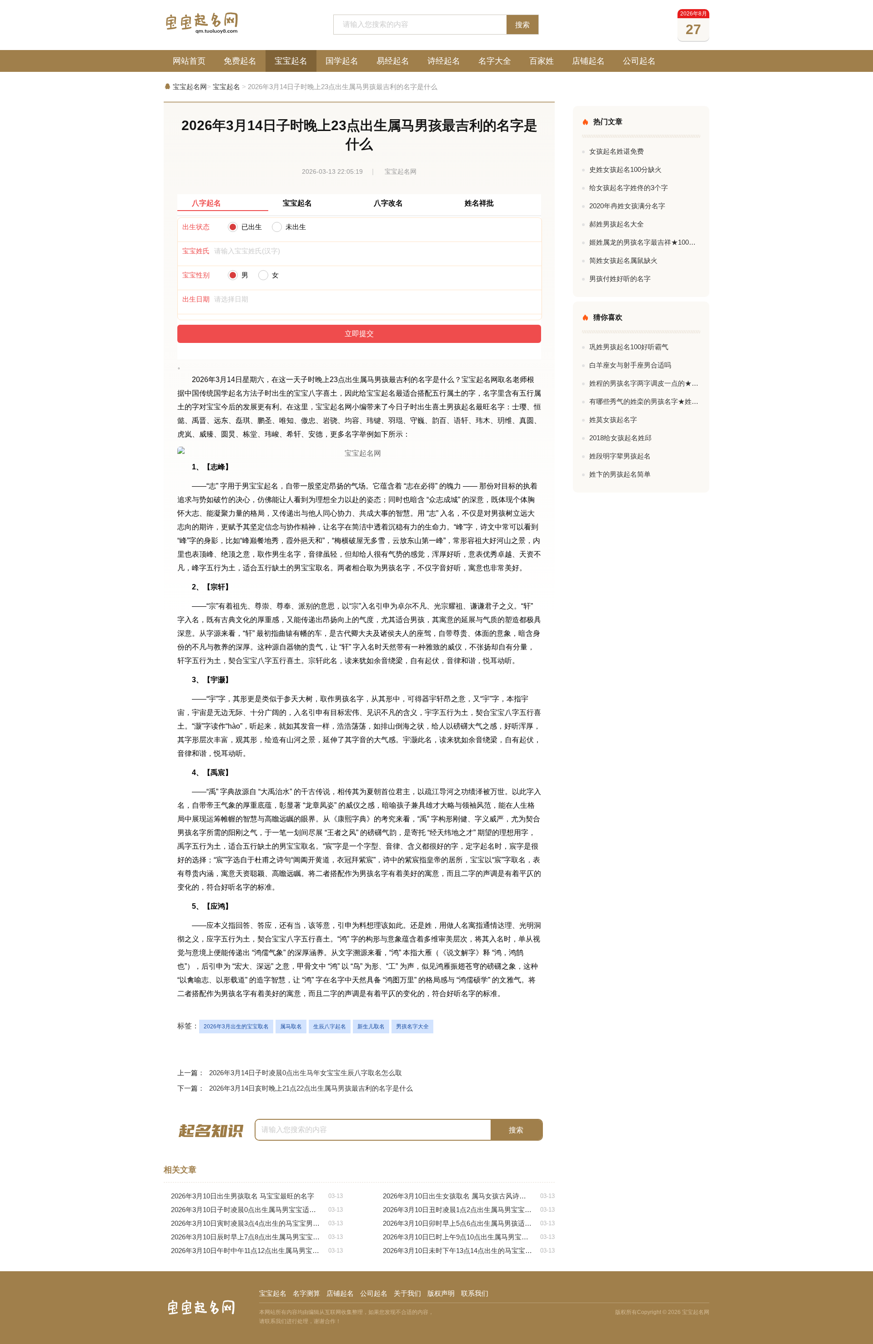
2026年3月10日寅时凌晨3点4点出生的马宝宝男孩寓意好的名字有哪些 (257, 1223)
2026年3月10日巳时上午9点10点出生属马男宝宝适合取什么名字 (469, 1237)
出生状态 (196, 227)
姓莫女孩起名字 (613, 419)
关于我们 (407, 1293)
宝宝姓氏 (196, 251)
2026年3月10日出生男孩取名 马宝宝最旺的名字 (257, 1196)
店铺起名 (588, 60)
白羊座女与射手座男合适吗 (630, 365)
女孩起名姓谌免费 (616, 151)
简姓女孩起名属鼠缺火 (623, 260)
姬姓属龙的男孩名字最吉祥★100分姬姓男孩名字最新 (644, 242)
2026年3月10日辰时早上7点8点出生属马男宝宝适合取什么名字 (257, 1237)
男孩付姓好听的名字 (620, 278)
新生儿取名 (371, 1026)
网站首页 (189, 60)
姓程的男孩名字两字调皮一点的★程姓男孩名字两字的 (644, 383)
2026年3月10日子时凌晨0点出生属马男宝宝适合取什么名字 (257, 1209)
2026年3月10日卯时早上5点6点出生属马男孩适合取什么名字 (469, 1223)
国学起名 (342, 60)
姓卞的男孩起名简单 (620, 474)
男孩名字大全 (412, 1026)
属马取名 (291, 1026)
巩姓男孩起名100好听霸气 (628, 347)
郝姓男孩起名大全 (616, 224)
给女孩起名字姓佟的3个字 (628, 187)
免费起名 (240, 60)
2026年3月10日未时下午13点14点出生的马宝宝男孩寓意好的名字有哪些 (469, 1250)
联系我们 (474, 1293)
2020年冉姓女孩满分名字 (627, 206)
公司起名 (639, 60)
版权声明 (441, 1293)
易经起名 (392, 60)
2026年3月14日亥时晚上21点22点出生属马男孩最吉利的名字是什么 (311, 1088)
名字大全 (494, 60)
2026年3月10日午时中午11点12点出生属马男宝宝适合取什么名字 (257, 1250)
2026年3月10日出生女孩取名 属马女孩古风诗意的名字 (469, 1196)
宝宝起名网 (190, 87)
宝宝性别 (196, 275)
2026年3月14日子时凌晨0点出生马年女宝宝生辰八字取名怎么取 (305, 1073)
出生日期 (196, 299)
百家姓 (541, 60)
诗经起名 (443, 60)
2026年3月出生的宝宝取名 (236, 1026)
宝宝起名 (291, 60)
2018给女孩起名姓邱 (620, 438)
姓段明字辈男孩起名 (620, 456)
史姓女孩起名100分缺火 (625, 169)
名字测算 (306, 1293)
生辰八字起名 (329, 1026)
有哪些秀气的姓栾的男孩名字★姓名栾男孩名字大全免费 (644, 401)
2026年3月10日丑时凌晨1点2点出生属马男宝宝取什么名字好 (469, 1209)
